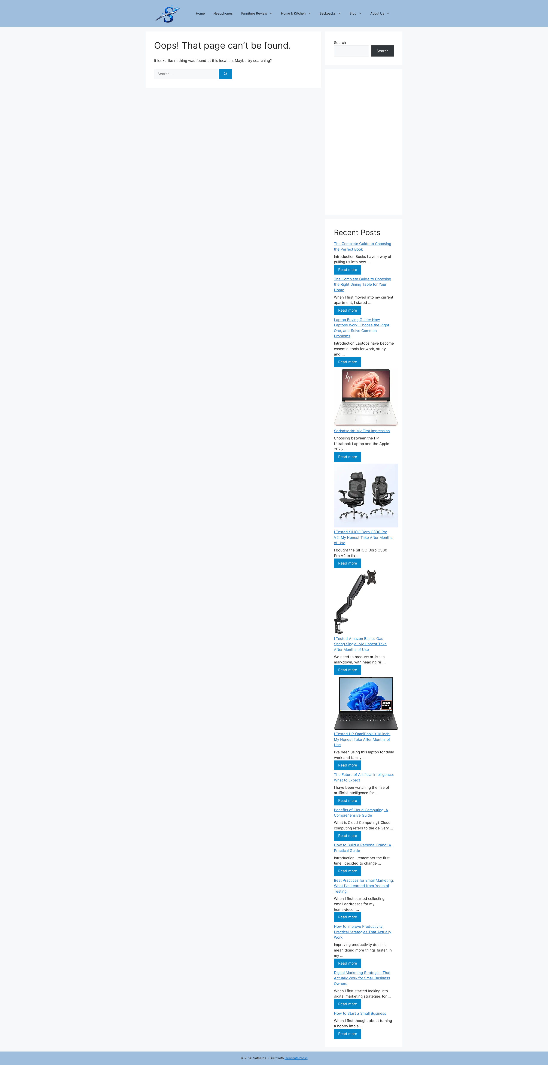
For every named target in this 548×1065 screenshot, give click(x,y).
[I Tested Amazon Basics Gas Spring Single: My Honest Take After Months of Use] (355, 603)
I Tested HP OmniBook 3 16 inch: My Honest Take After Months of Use (362, 739)
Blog (353, 13)
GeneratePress (296, 1058)
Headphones (223, 13)
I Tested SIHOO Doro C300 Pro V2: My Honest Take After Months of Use (363, 537)
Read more (347, 269)
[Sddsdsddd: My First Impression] (366, 399)
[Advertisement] (364, 142)
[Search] (225, 74)
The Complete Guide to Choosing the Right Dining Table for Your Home (362, 284)
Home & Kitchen (293, 13)
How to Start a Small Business (360, 1013)
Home (200, 13)
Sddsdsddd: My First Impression (362, 431)
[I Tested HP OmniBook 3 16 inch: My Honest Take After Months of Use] (366, 704)
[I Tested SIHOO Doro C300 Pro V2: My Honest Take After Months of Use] (366, 497)
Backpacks (328, 13)
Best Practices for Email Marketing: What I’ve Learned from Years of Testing (364, 885)
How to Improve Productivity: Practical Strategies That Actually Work (362, 932)
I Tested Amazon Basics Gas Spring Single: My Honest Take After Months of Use (360, 644)
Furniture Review (254, 13)
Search (340, 42)
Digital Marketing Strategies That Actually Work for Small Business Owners (362, 978)
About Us (377, 13)
